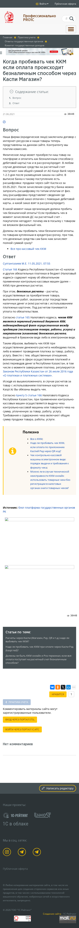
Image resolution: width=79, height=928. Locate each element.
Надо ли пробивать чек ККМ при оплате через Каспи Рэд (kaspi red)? (39, 648)
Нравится (58, 694)
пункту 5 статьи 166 (29, 395)
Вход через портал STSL (20, 719)
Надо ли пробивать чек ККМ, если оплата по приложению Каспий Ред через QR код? (47, 447)
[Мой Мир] (68, 687)
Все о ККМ (36, 439)
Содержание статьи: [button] (32, 91)
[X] (63, 687)
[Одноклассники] (57, 687)
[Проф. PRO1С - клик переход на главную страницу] (10, 17)
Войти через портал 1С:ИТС (22, 729)
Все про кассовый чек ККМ (28, 249)
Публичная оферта (65, 3)
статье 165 (23, 317)
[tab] (39, 91)
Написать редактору (59, 788)
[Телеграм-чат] (37, 852)
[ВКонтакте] (52, 687)
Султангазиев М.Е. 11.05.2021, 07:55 (26, 263)
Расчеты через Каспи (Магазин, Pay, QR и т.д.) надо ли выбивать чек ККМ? (37, 639)
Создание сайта (52, 913)
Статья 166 (10, 269)
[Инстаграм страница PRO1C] (7, 852)
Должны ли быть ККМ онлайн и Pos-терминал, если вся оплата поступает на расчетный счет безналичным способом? (38, 659)
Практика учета (18, 702)
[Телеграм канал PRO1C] (22, 852)
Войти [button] (43, 3)
